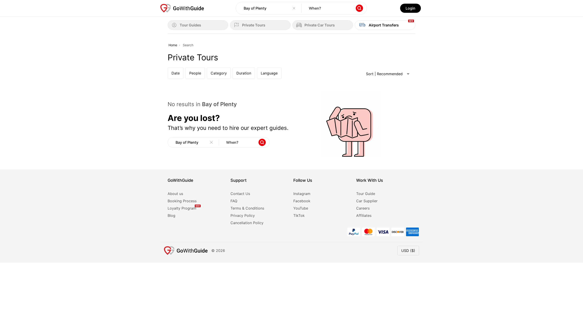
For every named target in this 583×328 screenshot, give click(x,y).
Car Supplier (367, 201)
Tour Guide (365, 193)
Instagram (301, 193)
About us (175, 193)
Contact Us (240, 193)
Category (219, 73)
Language (269, 73)
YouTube (300, 208)
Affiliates (363, 215)
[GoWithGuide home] (182, 8)
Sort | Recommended (384, 74)
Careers (363, 208)
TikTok (299, 215)
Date (175, 73)
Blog (171, 215)
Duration (243, 73)
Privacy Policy (242, 215)
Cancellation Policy (246, 222)
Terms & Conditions (247, 208)
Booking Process (182, 201)
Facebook (301, 201)
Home (173, 45)
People (195, 73)
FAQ (233, 201)
